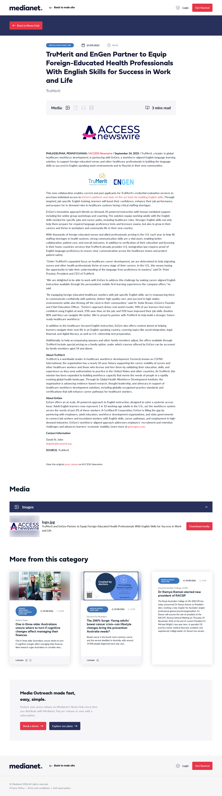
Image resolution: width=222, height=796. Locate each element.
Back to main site (64, 7)
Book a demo (31, 726)
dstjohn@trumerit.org (58, 443)
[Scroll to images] (67, 107)
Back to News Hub (28, 25)
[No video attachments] (91, 107)
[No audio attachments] (83, 107)
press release (71, 464)
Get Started (202, 8)
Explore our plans (62, 726)
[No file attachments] (75, 107)
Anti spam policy (62, 788)
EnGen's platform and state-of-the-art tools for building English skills (122, 197)
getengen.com (136, 426)
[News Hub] (26, 8)
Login (185, 8)
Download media (199, 526)
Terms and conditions (38, 788)
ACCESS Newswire (100, 153)
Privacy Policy (17, 788)
